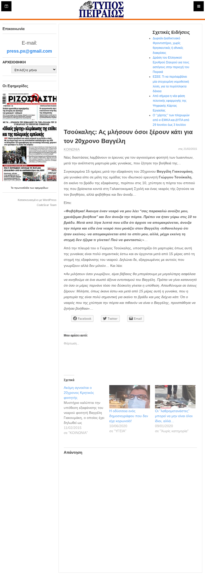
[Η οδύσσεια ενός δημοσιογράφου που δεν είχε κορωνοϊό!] (129, 396)
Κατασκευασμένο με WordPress (37, 199)
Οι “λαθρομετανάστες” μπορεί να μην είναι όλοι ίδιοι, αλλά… (173, 416)
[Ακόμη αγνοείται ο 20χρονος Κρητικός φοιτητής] (87, 410)
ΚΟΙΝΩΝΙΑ (72, 149)
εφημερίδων (41, 187)
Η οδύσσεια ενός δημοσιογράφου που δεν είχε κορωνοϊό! (128, 416)
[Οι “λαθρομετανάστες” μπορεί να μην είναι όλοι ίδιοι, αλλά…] (175, 396)
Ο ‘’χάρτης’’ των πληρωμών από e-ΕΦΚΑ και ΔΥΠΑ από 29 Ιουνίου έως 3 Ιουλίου (171, 120)
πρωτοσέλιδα (22, 187)
